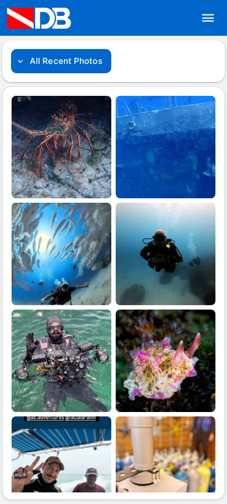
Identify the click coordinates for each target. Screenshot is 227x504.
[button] (208, 18)
